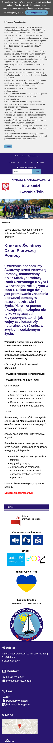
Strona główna (21, 156)
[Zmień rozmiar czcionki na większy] (25, 162)
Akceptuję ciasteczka (36, 12)
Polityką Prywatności (23, 5)
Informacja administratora (27, 167)
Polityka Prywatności (17, 701)
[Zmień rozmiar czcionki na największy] (31, 162)
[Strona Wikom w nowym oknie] (9, 740)
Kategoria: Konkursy (32, 230)
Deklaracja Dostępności (18, 704)
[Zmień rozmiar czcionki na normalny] (18, 162)
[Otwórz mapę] (20, 726)
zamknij (8, 146)
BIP (8, 697)
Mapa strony (33, 156)
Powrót (9, 507)
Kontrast (41, 162)
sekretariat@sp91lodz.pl (19, 680)
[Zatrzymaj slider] (26, 216)
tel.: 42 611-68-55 (15, 677)
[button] (3, 209)
